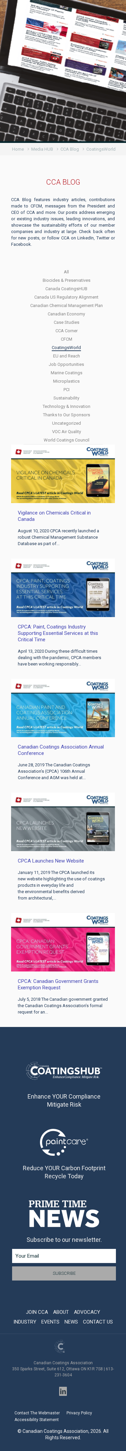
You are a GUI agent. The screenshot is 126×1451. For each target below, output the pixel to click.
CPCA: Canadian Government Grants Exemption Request (58, 984)
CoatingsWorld (66, 347)
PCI (67, 389)
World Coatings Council (66, 440)
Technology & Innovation (66, 406)
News (71, 1322)
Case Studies (66, 322)
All (66, 271)
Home (18, 149)
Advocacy (87, 1312)
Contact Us (98, 1322)
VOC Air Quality (66, 431)
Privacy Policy (79, 1413)
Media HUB (42, 149)
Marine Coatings (66, 372)
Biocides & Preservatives (66, 280)
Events (50, 1322)
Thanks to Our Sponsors (66, 414)
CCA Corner (66, 330)
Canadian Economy (66, 313)
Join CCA (37, 1312)
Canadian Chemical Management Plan (66, 305)
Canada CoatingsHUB (66, 288)
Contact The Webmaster (37, 1413)
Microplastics (66, 381)
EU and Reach (66, 355)
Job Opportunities (66, 364)
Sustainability (66, 397)
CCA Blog (69, 149)
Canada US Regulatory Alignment (66, 297)
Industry (24, 1322)
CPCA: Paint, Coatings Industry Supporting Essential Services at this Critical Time (58, 633)
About (61, 1312)
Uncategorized (66, 423)
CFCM (66, 339)
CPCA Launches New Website (51, 861)
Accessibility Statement (36, 1419)
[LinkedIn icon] (63, 1391)
